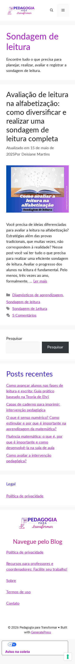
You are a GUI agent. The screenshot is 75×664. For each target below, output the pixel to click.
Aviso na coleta (17, 652)
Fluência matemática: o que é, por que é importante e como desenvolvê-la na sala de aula (34, 442)
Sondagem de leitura (23, 302)
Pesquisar (14, 339)
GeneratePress (41, 632)
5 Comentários (24, 316)
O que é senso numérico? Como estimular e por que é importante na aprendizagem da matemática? (36, 423)
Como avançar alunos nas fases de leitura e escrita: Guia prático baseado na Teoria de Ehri (34, 391)
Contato (12, 603)
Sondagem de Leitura (29, 309)
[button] (51, 10)
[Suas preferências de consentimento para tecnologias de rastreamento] (68, 657)
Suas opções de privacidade (39, 644)
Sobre (11, 581)
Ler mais (40, 281)
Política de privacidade (25, 496)
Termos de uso (18, 592)
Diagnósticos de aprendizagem (37, 295)
